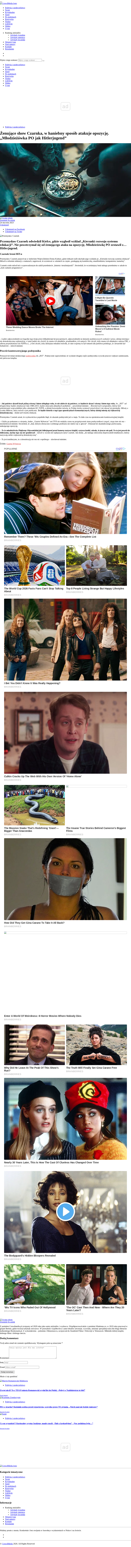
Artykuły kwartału (17, 40)
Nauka (7, 21)
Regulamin (9, 49)
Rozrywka (9, 19)
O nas (7, 28)
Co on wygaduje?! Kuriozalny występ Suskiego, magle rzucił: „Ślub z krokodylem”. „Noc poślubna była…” (46, 1423)
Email (2, 1367)
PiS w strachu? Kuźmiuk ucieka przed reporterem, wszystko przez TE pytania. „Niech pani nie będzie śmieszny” (49, 1407)
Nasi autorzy (10, 44)
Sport (7, 15)
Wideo (7, 26)
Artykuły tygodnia (17, 35)
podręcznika (31, 356)
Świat (7, 10)
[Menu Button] (1, 1)
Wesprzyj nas (10, 42)
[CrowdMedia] (8, 3)
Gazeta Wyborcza (14, 444)
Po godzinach (10, 17)
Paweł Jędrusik (4, 1395)
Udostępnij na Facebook (15, 229)
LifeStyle (9, 24)
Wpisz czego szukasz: (9, 60)
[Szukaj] (43, 60)
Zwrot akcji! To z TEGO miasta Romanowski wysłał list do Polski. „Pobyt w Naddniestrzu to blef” (42, 1390)
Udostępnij (4, 225)
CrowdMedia (7, 1544)
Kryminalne (10, 12)
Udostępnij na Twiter (13, 231)
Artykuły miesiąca (17, 37)
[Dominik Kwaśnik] (6, 218)
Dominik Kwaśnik (7, 220)
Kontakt (8, 47)
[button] (65, 180)
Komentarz (4, 1358)
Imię (2, 1362)
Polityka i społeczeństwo (15, 8)
